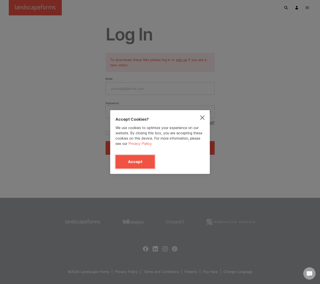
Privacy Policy (139, 143)
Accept (135, 161)
